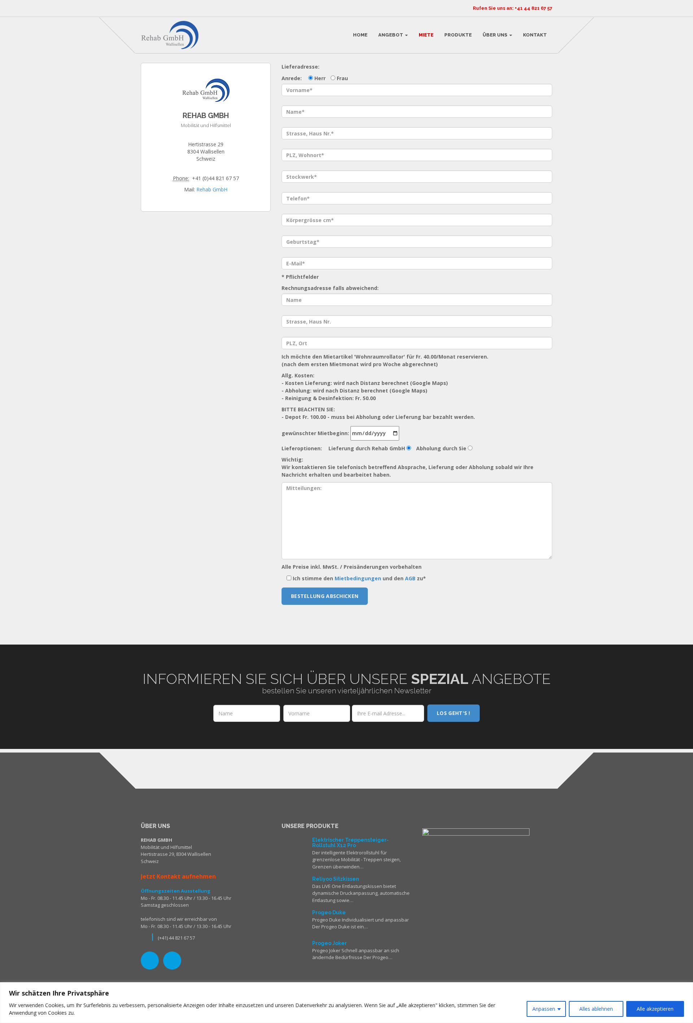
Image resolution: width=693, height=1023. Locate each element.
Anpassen (543, 1008)
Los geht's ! (453, 713)
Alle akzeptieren (655, 1008)
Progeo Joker (329, 943)
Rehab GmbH (211, 189)
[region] (346, 1002)
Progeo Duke (329, 912)
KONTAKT (535, 35)
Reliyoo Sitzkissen (335, 879)
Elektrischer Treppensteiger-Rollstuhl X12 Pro (350, 842)
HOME (360, 35)
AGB (410, 578)
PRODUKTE (458, 35)
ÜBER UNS (496, 35)
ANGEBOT (391, 35)
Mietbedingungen (358, 578)
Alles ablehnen (596, 1008)
